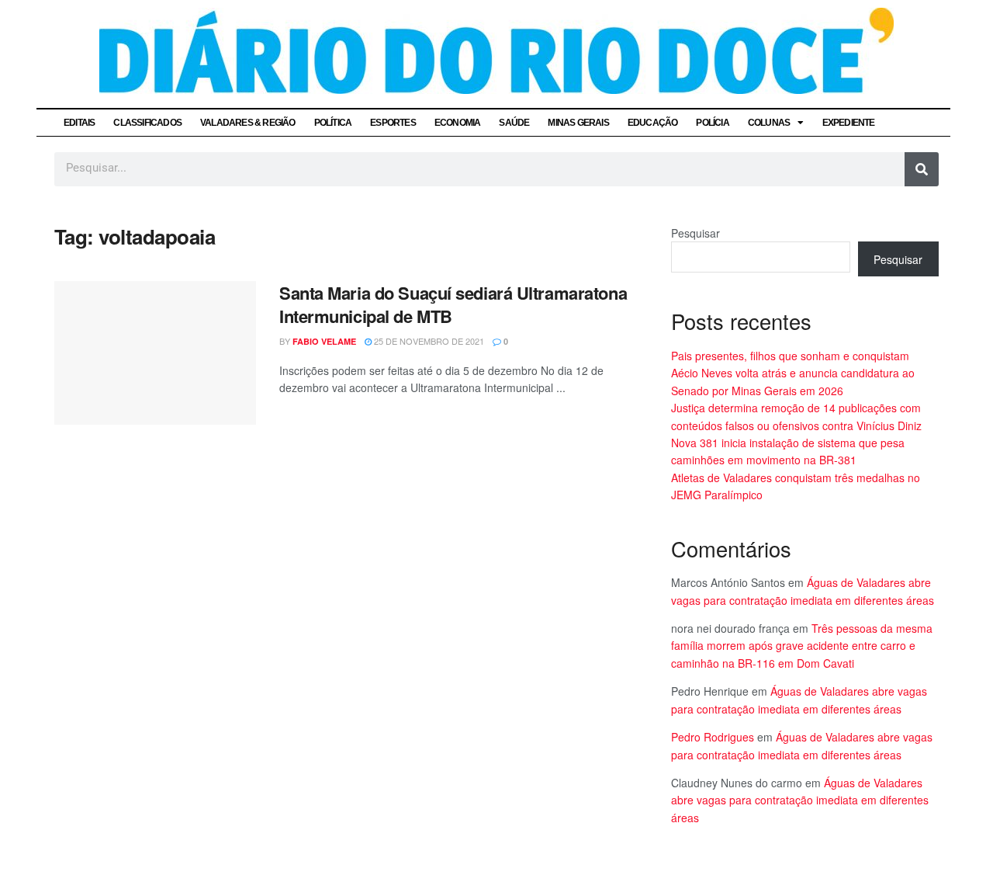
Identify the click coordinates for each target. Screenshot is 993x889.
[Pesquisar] (922, 169)
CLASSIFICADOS (147, 122)
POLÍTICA (333, 122)
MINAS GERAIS (578, 122)
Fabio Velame (324, 341)
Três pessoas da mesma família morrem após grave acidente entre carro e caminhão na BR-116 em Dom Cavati (801, 645)
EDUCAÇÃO (653, 122)
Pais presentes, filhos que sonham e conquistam (790, 355)
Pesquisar (695, 233)
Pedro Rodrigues (712, 737)
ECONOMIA (457, 122)
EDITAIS (79, 122)
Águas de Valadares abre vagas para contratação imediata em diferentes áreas (800, 800)
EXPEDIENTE (848, 122)
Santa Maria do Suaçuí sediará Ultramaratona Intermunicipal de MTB (453, 304)
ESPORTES (393, 122)
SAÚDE (514, 122)
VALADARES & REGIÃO (248, 122)
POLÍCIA (712, 122)
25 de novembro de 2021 (428, 341)
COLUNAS (769, 122)
